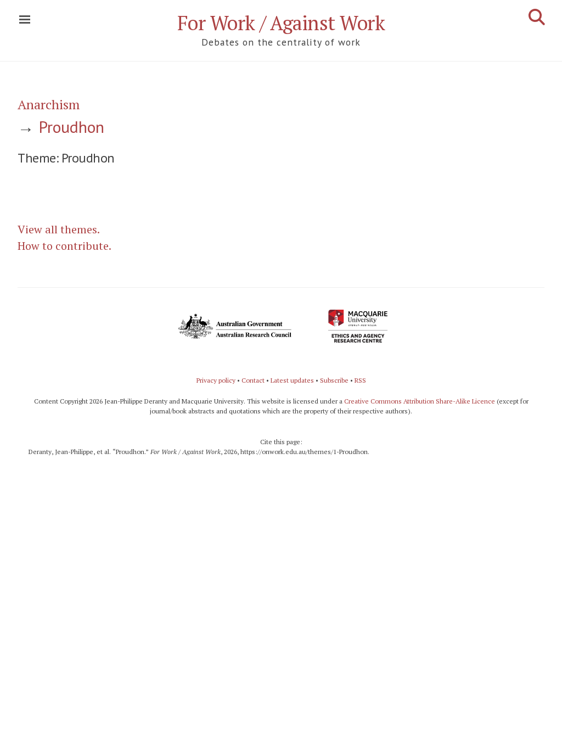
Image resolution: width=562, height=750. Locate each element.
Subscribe (334, 380)
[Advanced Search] (537, 17)
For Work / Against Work (281, 23)
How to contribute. (64, 245)
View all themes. (59, 229)
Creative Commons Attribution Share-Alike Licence (419, 401)
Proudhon (71, 126)
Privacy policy (215, 380)
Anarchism (49, 104)
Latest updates (292, 380)
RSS (360, 380)
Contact (253, 380)
